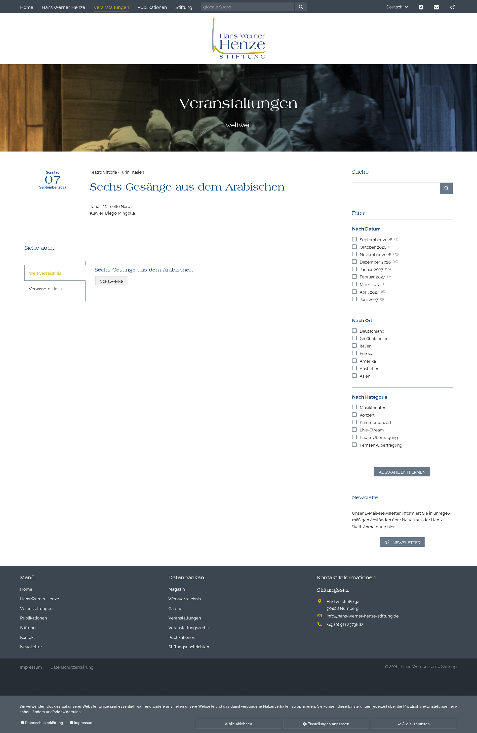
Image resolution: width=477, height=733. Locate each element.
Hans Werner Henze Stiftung (429, 666)
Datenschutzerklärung (44, 722)
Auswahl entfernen (402, 472)
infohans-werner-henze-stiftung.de (363, 615)
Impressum (83, 722)
